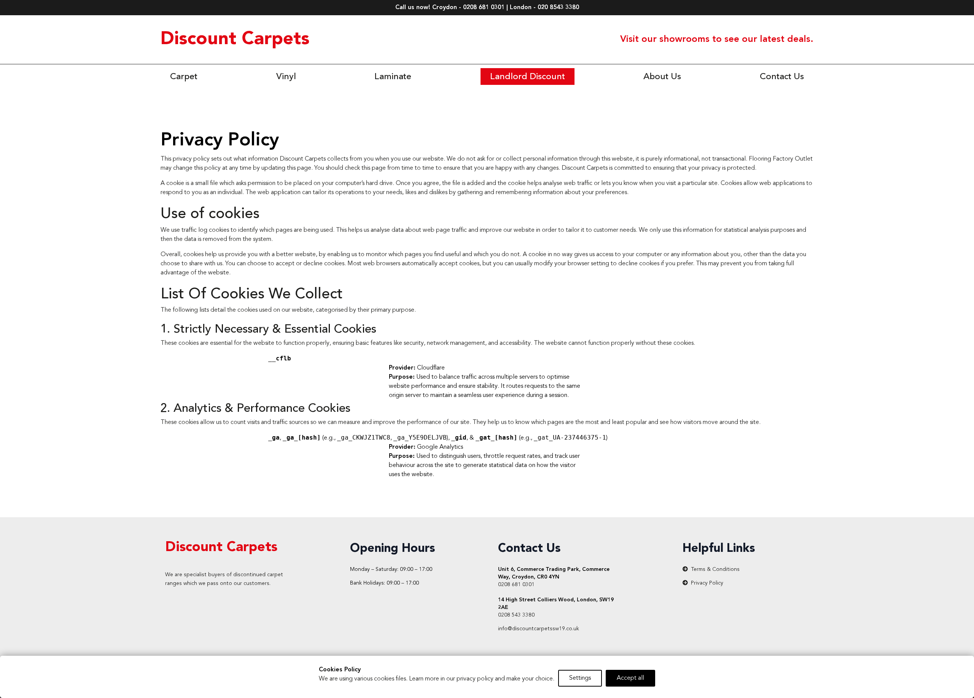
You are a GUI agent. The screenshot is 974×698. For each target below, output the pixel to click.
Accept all (630, 678)
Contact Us (782, 76)
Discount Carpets (235, 39)
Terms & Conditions (715, 569)
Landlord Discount (527, 76)
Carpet (183, 76)
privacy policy (475, 679)
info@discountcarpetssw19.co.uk (538, 628)
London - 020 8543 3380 (544, 8)
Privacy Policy (707, 583)
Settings (580, 678)
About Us (662, 76)
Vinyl (286, 76)
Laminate (392, 76)
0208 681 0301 (516, 584)
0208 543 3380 (516, 615)
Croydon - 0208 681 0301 (468, 8)
